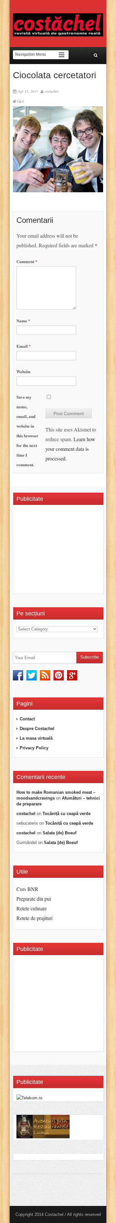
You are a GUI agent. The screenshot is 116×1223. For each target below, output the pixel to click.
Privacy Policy (34, 747)
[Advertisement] (66, 551)
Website (23, 371)
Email (23, 346)
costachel (51, 91)
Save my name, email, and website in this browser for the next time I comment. (27, 431)
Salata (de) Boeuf (59, 832)
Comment (26, 261)
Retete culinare (31, 908)
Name (23, 321)
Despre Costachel (37, 728)
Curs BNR (27, 889)
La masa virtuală (36, 738)
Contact (27, 718)
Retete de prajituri (34, 918)
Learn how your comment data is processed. (70, 449)
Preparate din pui (33, 898)
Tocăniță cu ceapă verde (67, 813)
